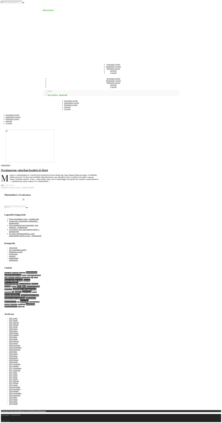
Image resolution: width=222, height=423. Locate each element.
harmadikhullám (25, 284)
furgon (26, 280)
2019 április (13, 339)
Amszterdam (15, 273)
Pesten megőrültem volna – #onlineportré (24, 219)
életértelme (30, 304)
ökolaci (20, 306)
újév (23, 306)
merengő (113, 71)
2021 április (13, 320)
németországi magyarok (14, 298)
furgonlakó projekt (113, 65)
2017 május (13, 377)
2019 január (13, 343)
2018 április (13, 358)
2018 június (13, 354)
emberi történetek (26, 277)
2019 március (14, 341)
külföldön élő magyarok (24, 289)
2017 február (13, 383)
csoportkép (18, 277)
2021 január (13, 327)
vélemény (7, 304)
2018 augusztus (14, 350)
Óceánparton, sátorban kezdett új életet (24, 170)
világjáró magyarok (34, 302)
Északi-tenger (13, 304)
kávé (24, 286)
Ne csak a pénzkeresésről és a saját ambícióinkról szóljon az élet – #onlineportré (25, 235)
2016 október (14, 391)
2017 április (13, 379)
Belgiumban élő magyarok (34, 275)
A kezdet (113, 73)
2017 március (14, 381)
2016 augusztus (14, 395)
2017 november (14, 364)
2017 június (13, 375)
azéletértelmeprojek (12, 275)
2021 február (13, 325)
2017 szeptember (15, 368)
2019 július (13, 337)
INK (2, 185)
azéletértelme (31, 272)
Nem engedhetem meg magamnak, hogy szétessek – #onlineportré (24, 226)
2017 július (13, 373)
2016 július (13, 397)
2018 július (13, 352)
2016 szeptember (15, 393)
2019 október (14, 335)
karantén (7, 287)
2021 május (13, 318)
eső (32, 277)
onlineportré (13, 260)
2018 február (13, 360)
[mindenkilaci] (48, 10)
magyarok (26, 292)
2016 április (13, 404)
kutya (19, 286)
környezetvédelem (33, 287)
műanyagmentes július (30, 295)
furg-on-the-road (13, 280)
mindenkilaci (5, 165)
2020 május (13, 331)
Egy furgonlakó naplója (17, 250)
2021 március (14, 323)
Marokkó (34, 292)
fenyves (36, 277)
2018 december (14, 345)
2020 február (13, 333)
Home (49, 91)
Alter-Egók (13, 248)
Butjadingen (11, 277)
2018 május (13, 356)
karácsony (14, 286)
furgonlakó (11, 283)
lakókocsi (18, 292)
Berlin (6, 277)
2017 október (14, 366)
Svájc (18, 302)
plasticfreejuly (10, 302)
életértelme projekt (113, 69)
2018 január (13, 362)
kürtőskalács (7, 292)
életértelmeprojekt (10, 307)
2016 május (13, 402)
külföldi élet (8, 289)
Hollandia (34, 284)
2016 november (14, 389)
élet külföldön (21, 304)
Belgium (24, 275)
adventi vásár (7, 273)
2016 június (13, 400)
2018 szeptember (15, 348)
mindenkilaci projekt (113, 67)
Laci (12, 292)
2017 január (13, 385)
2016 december (14, 387)
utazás (24, 301)
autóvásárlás (22, 273)
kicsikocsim (13, 254)
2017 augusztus (14, 370)
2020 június (13, 329)
